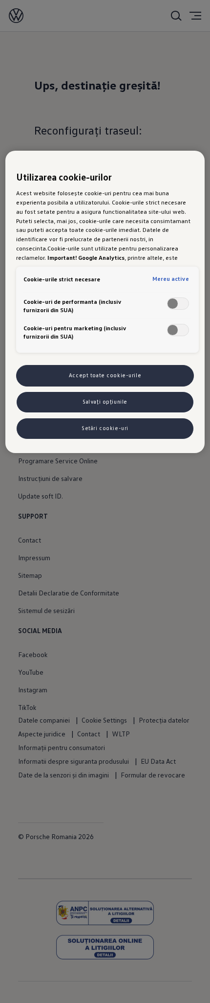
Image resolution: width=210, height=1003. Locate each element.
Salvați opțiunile (105, 401)
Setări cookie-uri (105, 428)
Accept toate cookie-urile (105, 375)
